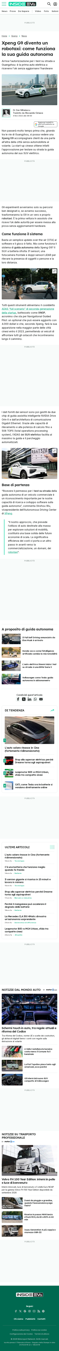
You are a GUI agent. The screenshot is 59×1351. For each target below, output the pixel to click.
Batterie (18, 873)
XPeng (8, 513)
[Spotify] (43, 1311)
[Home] (22, 4)
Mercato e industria (23, 898)
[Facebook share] (18, 699)
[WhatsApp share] (35, 699)
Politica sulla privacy (21, 1330)
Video (38, 11)
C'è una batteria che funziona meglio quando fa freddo (25, 868)
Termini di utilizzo (41, 1334)
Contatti (41, 1319)
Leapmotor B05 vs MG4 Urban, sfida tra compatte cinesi (26, 930)
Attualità (18, 935)
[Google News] (24, 1311)
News (4, 11)
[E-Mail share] (41, 699)
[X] (20, 1311)
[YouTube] (34, 1311)
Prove (13, 11)
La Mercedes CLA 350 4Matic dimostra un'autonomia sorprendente (25, 918)
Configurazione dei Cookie (21, 1334)
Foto (46, 11)
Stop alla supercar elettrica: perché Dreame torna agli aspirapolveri (28, 893)
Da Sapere (23, 11)
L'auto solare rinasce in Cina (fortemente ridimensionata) (27, 856)
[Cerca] (49, 4)
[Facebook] (15, 1311)
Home (4, 36)
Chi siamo (18, 1319)
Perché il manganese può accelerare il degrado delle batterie (25, 905)
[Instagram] (29, 1311)
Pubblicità (30, 1319)
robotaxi (13, 552)
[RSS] (38, 1311)
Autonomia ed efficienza (25, 923)
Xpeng (14, 36)
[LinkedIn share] (29, 699)
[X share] (23, 699)
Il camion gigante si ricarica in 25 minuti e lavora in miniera (28, 881)
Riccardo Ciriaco (34, 113)
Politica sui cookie (39, 1330)
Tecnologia (19, 861)
